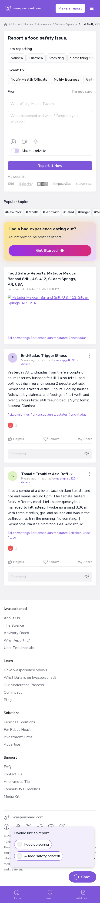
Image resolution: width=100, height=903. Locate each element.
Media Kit (12, 796)
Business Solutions (19, 722)
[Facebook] (6, 827)
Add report (83, 898)
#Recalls (32, 212)
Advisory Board (16, 632)
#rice (86, 533)
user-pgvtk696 (66, 360)
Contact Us (13, 774)
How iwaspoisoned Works (25, 670)
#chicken (75, 533)
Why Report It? (17, 640)
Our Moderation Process (24, 685)
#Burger (84, 212)
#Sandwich (51, 212)
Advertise (12, 744)
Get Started (47, 250)
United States (22, 24)
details (25, 364)
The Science (14, 625)
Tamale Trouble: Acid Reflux (47, 473)
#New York (13, 212)
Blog (8, 699)
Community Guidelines (22, 789)
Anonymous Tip (17, 781)
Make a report (70, 8)
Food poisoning (36, 844)
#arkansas (38, 338)
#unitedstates (57, 338)
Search (50, 898)
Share (87, 439)
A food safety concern (42, 856)
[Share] (89, 355)
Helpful (18, 439)
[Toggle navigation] (91, 8)
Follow (54, 439)
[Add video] (24, 142)
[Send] (87, 454)
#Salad (68, 212)
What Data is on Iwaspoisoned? (30, 677)
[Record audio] (35, 142)
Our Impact (13, 692)
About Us (12, 618)
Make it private (34, 150)
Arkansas (44, 24)
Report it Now (50, 165)
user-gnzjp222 (66, 478)
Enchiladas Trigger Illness (44, 355)
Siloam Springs (66, 24)
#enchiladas (78, 338)
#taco (12, 537)
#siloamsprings (19, 338)
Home (17, 898)
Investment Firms (18, 737)
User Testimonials (19, 647)
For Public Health (18, 729)
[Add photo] (13, 142)
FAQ (7, 766)
